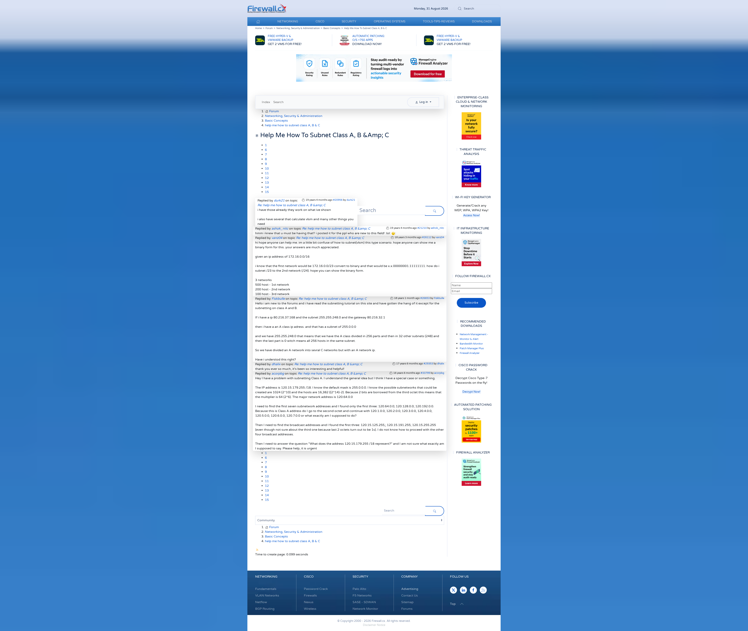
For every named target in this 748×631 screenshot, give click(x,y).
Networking (266, 577)
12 (267, 178)
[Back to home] (266, 8)
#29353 (428, 363)
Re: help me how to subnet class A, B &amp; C (291, 205)
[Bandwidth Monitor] (471, 173)
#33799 (425, 373)
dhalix (440, 363)
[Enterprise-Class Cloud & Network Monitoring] (471, 126)
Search (278, 102)
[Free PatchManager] (471, 429)
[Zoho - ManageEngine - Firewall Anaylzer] (374, 68)
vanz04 (440, 237)
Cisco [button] (320, 21)
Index (266, 102)
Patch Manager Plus (472, 348)
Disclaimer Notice (374, 625)
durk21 (351, 199)
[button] (462, 603)
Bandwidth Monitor (471, 343)
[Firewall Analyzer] (471, 472)
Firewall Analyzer (470, 353)
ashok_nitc (437, 228)
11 (267, 173)
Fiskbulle (439, 298)
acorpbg (439, 373)
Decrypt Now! (471, 391)
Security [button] (349, 21)
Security (360, 577)
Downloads (482, 21)
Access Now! (471, 215)
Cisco (309, 577)
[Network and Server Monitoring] (471, 252)
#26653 (425, 298)
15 (267, 192)
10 (267, 169)
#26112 (426, 237)
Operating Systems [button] (389, 21)
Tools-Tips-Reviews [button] (439, 21)
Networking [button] (287, 21)
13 (267, 183)
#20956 (337, 199)
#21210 (422, 228)
